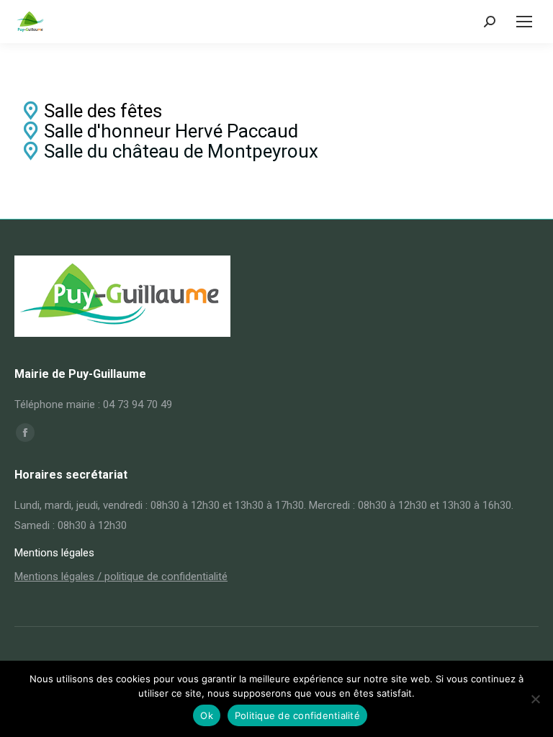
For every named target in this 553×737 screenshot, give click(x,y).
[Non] (535, 699)
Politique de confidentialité (297, 715)
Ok (206, 715)
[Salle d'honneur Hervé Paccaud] (276, 131)
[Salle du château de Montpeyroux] (276, 151)
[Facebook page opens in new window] (25, 432)
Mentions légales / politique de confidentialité (121, 576)
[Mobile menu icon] (524, 21)
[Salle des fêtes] (276, 111)
